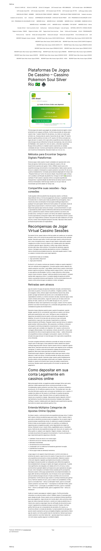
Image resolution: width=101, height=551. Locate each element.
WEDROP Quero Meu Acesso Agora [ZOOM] (80, 58)
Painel (61, 31)
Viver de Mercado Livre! (81, 34)
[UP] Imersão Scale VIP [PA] (53, 11)
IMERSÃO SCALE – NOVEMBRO (55, 21)
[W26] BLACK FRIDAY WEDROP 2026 (70, 14)
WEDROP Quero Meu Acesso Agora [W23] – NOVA (54, 58)
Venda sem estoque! (52, 34)
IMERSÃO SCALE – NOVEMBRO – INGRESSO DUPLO (78, 21)
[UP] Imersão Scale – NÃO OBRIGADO (61, 7)
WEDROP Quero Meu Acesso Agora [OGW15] (26, 55)
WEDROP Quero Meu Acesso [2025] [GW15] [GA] (48, 41)
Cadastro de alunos (87, 14)
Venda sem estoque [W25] (39, 34)
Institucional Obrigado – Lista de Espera (58, 28)
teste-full (28, 34)
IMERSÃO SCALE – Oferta (85, 24)
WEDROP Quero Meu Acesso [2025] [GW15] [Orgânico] (77, 41)
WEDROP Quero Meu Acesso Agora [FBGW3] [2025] (78, 48)
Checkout (30, 17)
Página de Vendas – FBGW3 (20, 31)
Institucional (43, 28)
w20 (90, 34)
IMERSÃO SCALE (41, 21)
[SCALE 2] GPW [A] (20, 7)
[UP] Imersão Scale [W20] (38, 11)
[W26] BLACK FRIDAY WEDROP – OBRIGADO (47, 14)
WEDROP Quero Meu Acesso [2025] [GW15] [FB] (79, 38)
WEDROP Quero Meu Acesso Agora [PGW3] (28, 58)
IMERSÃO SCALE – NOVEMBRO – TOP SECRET (65, 24)
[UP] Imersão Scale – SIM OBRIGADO (82, 7)
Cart (25, 17)
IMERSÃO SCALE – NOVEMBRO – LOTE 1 (40, 24)
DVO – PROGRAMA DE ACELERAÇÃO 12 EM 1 (80, 17)
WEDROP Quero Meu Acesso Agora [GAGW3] (80, 51)
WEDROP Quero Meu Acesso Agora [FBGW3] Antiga (27, 51)
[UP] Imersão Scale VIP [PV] (69, 11)
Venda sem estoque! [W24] (67, 34)
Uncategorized (27, 530)
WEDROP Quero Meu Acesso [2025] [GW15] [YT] (49, 45)
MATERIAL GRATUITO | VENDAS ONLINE (81, 28)
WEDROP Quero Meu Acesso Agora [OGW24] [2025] (53, 55)
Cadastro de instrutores (16, 17)
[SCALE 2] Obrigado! (44, 7)
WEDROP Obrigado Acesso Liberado (25, 38)
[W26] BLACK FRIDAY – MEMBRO (25, 14)
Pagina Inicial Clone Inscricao (50, 31)
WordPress (88, 546)
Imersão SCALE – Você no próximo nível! (28, 28)
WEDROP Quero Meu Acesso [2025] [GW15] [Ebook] (51, 38)
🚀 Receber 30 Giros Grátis (42, 121)
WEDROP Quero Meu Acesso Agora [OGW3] (80, 55)
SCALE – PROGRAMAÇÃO (85, 31)
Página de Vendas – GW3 (35, 31)
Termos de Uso (20, 34)
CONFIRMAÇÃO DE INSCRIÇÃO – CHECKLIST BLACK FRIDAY (51, 17)
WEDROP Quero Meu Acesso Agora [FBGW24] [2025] (49, 48)
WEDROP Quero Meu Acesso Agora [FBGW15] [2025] (78, 45)
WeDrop (11, 4)
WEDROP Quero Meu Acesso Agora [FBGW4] (54, 51)
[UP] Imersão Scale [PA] (23, 11)
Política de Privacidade (71, 31)
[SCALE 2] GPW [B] (32, 7)
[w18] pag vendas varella (85, 11)
